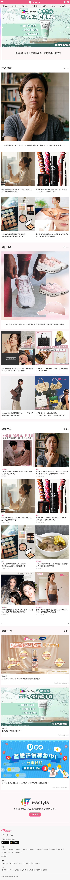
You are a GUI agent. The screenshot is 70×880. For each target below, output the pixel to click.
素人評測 (53, 849)
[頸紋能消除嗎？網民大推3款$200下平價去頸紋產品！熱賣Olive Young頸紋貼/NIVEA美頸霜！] (52, 450)
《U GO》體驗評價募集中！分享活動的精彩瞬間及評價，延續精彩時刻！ (25, 783)
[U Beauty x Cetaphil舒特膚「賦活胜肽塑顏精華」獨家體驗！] (35, 654)
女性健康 (38, 561)
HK (10, 863)
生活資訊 (4, 607)
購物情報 (46, 849)
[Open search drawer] (68, 2)
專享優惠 (17, 852)
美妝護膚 (5, 6)
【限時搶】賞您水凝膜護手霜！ (11, 731)
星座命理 (53, 6)
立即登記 (35, 814)
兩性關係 (62, 6)
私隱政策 (38, 870)
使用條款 (31, 870)
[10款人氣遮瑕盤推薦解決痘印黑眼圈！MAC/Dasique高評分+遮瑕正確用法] (18, 542)
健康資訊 (43, 6)
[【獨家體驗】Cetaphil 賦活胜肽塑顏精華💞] (35, 27)
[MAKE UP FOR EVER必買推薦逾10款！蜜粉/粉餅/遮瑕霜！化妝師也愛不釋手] (52, 496)
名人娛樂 (34, 6)
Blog (32, 863)
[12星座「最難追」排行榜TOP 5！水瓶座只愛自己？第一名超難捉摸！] (18, 450)
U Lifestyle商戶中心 (13, 870)
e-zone (37, 863)
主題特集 (3, 852)
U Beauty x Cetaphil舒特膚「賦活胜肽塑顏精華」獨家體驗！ (21, 679)
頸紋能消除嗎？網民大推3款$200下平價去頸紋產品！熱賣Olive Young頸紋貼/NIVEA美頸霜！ (35, 145)
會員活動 (10, 852)
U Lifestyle (4, 863)
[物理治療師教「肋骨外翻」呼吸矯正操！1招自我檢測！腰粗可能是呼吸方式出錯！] (52, 589)
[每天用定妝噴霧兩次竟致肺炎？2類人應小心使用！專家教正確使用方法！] (18, 496)
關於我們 (3, 870)
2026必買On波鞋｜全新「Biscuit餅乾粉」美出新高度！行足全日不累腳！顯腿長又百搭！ (35, 324)
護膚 (37, 469)
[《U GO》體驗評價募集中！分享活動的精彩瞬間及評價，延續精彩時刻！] (35, 759)
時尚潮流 (14, 6)
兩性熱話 (4, 469)
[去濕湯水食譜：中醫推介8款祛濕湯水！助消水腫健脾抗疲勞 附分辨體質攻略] (52, 542)
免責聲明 (24, 870)
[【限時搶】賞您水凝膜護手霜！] (35, 706)
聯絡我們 (45, 870)
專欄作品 (60, 849)
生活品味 (24, 6)
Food (20, 863)
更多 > (66, 68)
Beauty (26, 863)
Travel (15, 863)
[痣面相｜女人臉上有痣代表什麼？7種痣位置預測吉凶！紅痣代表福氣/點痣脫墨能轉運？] (18, 589)
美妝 (2, 515)
